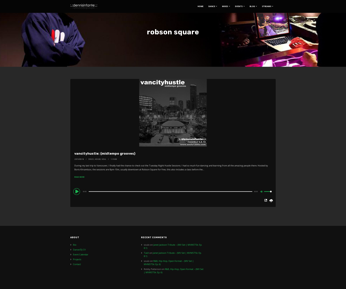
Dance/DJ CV (79, 249)
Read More (79, 177)
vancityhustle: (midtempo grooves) (104, 153)
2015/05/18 (79, 159)
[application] (173, 191)
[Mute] (262, 191)
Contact (77, 264)
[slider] (268, 193)
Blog (252, 6)
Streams (266, 6)
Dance (211, 6)
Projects (77, 259)
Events (239, 6)
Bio (74, 244)
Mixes (225, 6)
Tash (146, 252)
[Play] (77, 191)
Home (201, 6)
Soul (104, 159)
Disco (91, 159)
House (98, 159)
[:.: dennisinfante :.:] (83, 6)
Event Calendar (80, 254)
